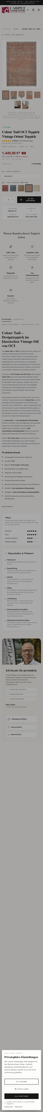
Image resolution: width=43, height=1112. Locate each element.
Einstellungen (23, 1089)
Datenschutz (8, 1107)
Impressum (18, 1107)
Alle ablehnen (21, 1081)
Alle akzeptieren (21, 1096)
